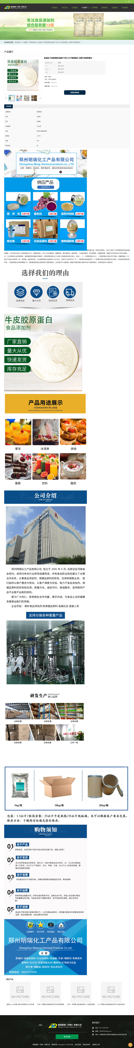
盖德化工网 (96, 1044)
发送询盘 (67, 1037)
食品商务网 (86, 1044)
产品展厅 (25, 42)
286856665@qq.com (105, 1031)
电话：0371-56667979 (102, 1028)
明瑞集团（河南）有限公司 (41, 1044)
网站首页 (18, 42)
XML (71, 1044)
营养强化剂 (33, 42)
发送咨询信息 (74, 92)
